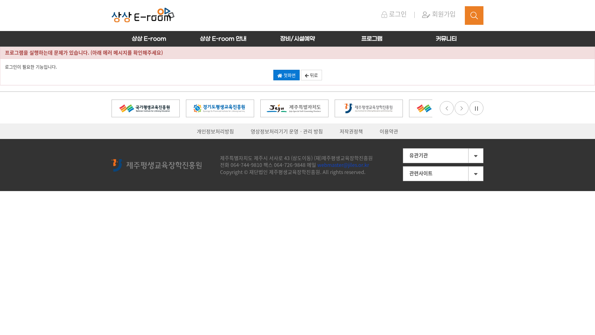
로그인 (397, 14)
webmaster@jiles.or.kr (343, 164)
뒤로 (313, 75)
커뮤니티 (446, 39)
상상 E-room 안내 (223, 39)
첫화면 (289, 75)
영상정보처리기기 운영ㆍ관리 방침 (287, 131)
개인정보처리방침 (215, 131)
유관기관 (418, 155)
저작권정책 (351, 131)
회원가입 (443, 14)
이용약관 (389, 131)
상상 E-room (149, 39)
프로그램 (371, 39)
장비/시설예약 (297, 39)
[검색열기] (474, 15)
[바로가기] (146, 108)
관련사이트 (421, 173)
